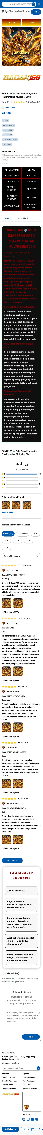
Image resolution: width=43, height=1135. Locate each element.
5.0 (35, 534)
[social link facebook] (32, 1119)
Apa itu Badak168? (16, 890)
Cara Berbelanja (28, 1078)
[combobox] (21, 556)
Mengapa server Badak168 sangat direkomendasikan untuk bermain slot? (20, 957)
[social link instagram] (23, 1119)
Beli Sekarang (10, 1129)
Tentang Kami (7, 1084)
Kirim (31, 1037)
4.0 (6, 541)
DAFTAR (11, 22)
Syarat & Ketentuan (9, 1081)
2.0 (28, 541)
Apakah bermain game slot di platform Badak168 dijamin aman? (20, 941)
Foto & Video (23, 534)
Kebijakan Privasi (8, 1078)
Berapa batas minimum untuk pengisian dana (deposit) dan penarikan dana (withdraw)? (19, 923)
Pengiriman (27, 1084)
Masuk (5, 163)
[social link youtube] (28, 1119)
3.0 (17, 541)
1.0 (6, 548)
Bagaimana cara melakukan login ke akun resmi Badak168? (19, 904)
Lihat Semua (12, 860)
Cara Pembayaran (29, 1081)
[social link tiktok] (36, 1119)
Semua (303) (8, 534)
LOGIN (31, 22)
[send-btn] (38, 1068)
